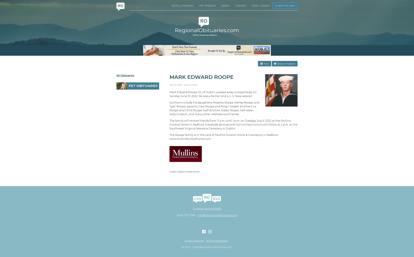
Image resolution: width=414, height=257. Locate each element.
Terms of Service (217, 241)
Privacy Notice (194, 241)
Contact (240, 5)
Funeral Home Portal (207, 208)
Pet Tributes (207, 5)
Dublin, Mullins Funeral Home (184, 171)
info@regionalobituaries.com (217, 215)
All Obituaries (125, 75)
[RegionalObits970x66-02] (207, 50)
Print (266, 64)
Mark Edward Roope (201, 77)
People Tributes (182, 5)
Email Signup (261, 5)
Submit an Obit (285, 5)
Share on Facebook (286, 64)
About (225, 5)
